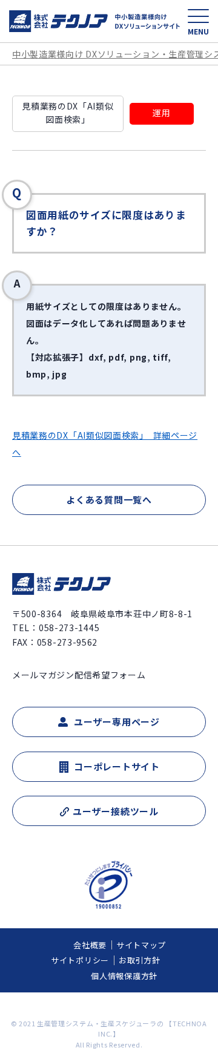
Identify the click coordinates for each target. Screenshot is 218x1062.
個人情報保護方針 (124, 976)
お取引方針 (139, 960)
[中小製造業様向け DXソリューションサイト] (94, 21)
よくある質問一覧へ (108, 499)
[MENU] (198, 16)
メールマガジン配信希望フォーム (79, 675)
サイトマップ (141, 945)
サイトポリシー (80, 960)
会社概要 (90, 945)
